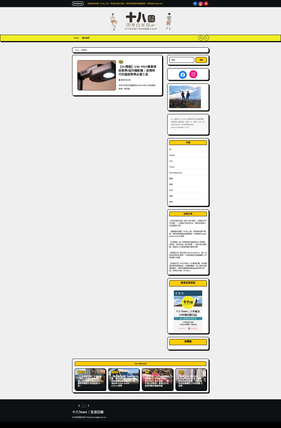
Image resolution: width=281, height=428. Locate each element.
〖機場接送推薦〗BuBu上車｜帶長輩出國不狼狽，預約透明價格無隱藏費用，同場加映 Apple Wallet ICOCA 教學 (187, 233)
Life (171, 161)
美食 (171, 202)
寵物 (171, 179)
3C (121, 62)
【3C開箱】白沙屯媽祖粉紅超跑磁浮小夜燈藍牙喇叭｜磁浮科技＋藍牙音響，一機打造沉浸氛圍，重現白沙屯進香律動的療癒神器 (188, 244)
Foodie (172, 155)
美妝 (171, 196)
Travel (171, 167)
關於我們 (85, 38)
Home (76, 38)
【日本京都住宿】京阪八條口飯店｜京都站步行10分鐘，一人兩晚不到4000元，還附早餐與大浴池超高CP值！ (188, 223)
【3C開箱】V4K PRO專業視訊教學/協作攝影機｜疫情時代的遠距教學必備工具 (137, 70)
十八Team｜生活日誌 (88, 412)
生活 (171, 190)
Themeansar (159, 425)
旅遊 (171, 184)
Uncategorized (175, 173)
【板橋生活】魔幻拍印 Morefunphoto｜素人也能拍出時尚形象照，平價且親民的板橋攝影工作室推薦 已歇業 (188, 255)
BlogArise (147, 425)
